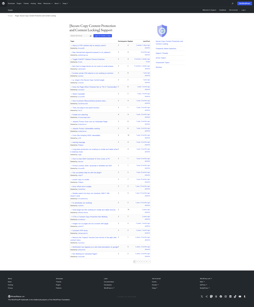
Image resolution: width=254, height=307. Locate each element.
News (10, 282)
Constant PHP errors (80, 230)
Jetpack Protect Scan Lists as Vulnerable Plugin (89, 122)
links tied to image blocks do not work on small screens (92, 66)
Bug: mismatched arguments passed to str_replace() (91, 52)
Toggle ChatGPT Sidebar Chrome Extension (88, 59)
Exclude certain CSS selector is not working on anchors (92, 73)
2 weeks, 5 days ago (143, 45)
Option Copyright (78, 94)
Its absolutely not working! (82, 203)
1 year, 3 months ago (143, 100)
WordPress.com (206, 278)
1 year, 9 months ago (143, 179)
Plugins (58, 285)
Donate (155, 285)
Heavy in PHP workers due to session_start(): (89, 45)
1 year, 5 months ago (143, 149)
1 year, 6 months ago (143, 158)
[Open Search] (232, 3)
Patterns (59, 288)
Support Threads (162, 53)
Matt (202, 282)
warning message (78, 142)
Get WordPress (244, 3)
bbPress (203, 285)
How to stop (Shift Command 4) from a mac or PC (91, 159)
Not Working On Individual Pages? (84, 254)
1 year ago (146, 73)
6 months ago (145, 52)
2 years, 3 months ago (142, 237)
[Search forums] (90, 35)
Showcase (59, 278)
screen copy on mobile (80, 179)
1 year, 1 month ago (143, 87)
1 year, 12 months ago (143, 202)
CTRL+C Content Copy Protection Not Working (89, 217)
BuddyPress (205, 288)
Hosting (10, 285)
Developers (108, 285)
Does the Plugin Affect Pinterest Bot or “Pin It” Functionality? (94, 87)
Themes (58, 282)
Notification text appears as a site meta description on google (95, 247)
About (10, 278)
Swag (154, 288)
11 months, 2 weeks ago (142, 66)
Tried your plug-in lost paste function (85, 108)
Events (154, 282)
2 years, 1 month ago (143, 223)
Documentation (109, 282)
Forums (10, 10)
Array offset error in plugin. (82, 186)
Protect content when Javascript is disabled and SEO (92, 166)
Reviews (159, 67)
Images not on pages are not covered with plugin (90, 224)
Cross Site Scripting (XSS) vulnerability (86, 135)
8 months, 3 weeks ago (142, 59)
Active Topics (161, 58)
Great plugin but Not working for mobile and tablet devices (93, 210)
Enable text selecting (80, 115)
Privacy (10, 288)
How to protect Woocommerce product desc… (89, 101)
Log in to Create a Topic (103, 36)
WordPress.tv (109, 288)
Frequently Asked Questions (166, 49)
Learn (106, 278)
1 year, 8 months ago (143, 165)
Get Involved (156, 278)
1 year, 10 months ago (142, 186)
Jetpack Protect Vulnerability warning (86, 128)
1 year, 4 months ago (143, 114)
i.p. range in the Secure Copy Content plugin (88, 80)
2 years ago (146, 209)
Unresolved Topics (162, 63)
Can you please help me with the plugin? (87, 173)
